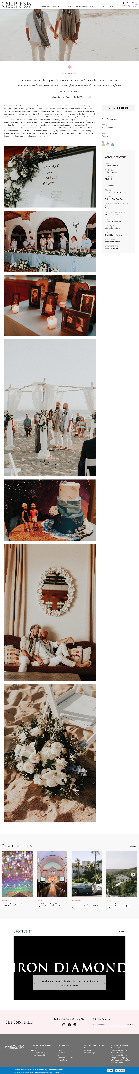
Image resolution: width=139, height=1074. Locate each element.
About (60, 1048)
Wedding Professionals (85, 7)
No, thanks (120, 1071)
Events (103, 7)
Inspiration (45, 7)
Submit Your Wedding (39, 1055)
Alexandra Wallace (112, 228)
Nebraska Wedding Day (119, 1055)
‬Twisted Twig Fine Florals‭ (115, 199)
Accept (110, 1071)
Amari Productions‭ (112, 241)
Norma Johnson (111, 165)
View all (133, 846)
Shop (111, 7)
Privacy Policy (62, 1060)
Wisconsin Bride (117, 1062)
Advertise (87, 1050)
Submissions (88, 1048)
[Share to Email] (126, 108)
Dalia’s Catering (111, 172)
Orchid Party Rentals (113, 235)
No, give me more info (53, 1072)
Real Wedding (69, 73)
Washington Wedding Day (120, 1060)
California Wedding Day (119, 1050)
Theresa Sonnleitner (113, 221)
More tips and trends (69, 986)
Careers (60, 1050)
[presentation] (6, 875)
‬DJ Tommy (109, 185)
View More (121, 931)
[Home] (16, 5)
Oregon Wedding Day (119, 1057)
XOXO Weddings (112, 248)
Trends (56, 7)
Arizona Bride (116, 1048)
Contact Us (62, 1053)
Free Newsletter (99, 1024)
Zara (107, 208)
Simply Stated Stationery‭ (115, 192)
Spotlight (67, 7)
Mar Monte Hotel (112, 214)
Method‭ (108, 179)
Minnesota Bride (117, 1053)
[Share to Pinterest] (122, 108)
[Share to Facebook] (118, 108)
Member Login (89, 1053)
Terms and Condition (65, 1057)
